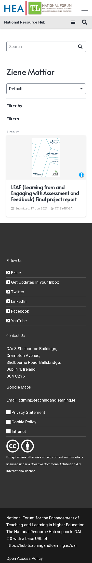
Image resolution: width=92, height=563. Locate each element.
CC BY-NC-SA (63, 208)
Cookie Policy (23, 421)
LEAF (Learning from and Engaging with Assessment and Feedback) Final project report (45, 193)
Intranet (18, 431)
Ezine (15, 272)
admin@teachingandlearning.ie (46, 400)
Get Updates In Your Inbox (34, 282)
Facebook (19, 311)
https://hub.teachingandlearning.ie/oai (41, 545)
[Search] (80, 46)
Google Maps (18, 387)
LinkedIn (18, 301)
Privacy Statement (28, 412)
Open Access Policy (24, 558)
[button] (84, 8)
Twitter (17, 291)
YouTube (18, 320)
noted (46, 457)
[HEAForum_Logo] (38, 8)
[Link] (12, 446)
